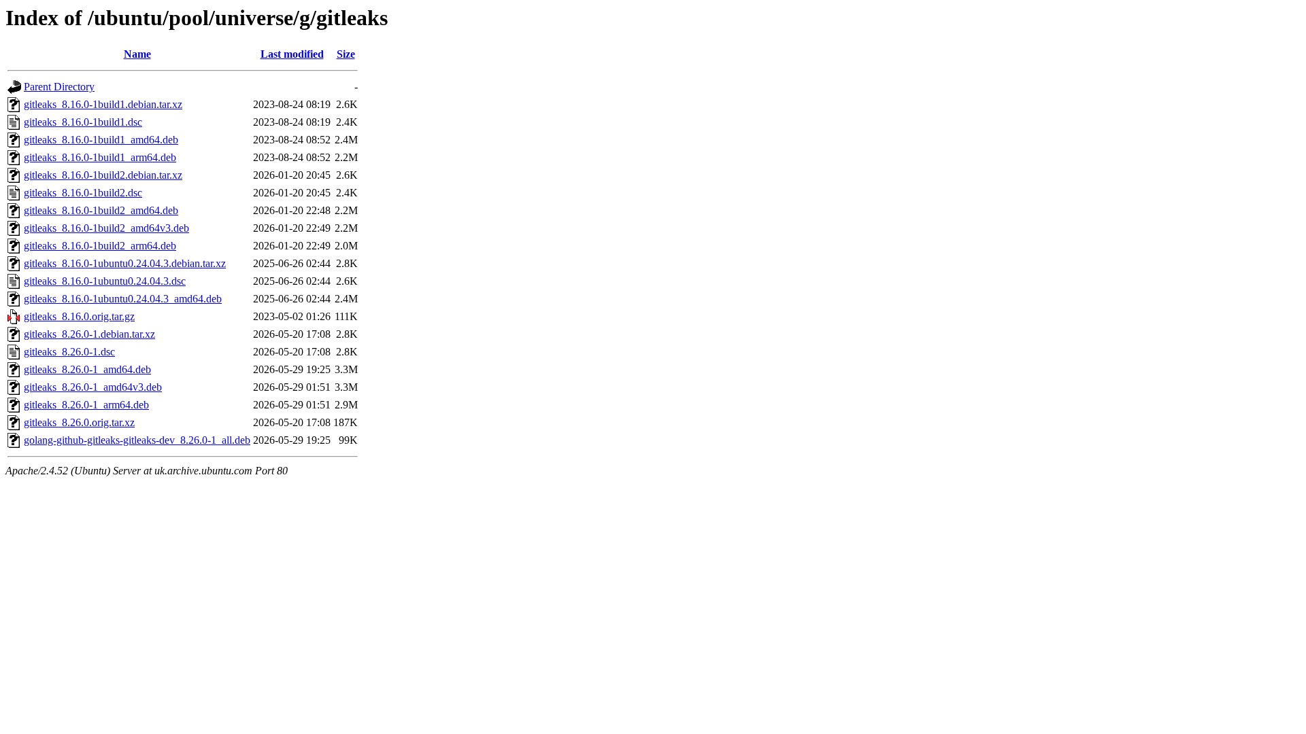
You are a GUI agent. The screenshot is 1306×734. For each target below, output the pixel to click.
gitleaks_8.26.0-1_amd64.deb (87, 369)
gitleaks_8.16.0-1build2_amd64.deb (101, 210)
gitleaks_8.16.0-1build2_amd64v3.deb (106, 228)
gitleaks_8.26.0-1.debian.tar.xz (89, 334)
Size (346, 54)
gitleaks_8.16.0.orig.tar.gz (79, 316)
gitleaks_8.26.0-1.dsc (69, 351)
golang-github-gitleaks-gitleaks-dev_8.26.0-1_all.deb (137, 440)
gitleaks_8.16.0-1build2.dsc (83, 192)
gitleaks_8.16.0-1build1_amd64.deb (101, 139)
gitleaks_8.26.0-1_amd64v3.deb (93, 387)
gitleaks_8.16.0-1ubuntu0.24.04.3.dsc (105, 281)
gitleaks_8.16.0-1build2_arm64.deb (100, 245)
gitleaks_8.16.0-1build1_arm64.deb (100, 157)
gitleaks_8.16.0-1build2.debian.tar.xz (103, 175)
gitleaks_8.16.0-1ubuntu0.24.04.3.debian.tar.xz (125, 263)
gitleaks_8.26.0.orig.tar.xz (79, 422)
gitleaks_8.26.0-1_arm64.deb (86, 404)
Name (137, 54)
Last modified (292, 54)
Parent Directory (59, 86)
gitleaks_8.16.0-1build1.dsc (83, 122)
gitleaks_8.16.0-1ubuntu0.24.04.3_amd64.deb (123, 298)
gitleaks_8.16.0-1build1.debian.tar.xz (103, 104)
